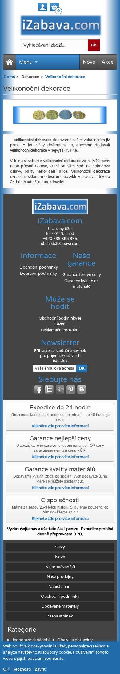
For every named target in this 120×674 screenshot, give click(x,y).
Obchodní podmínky (38, 267)
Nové (89, 62)
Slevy (60, 547)
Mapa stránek (60, 616)
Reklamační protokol (60, 330)
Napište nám (60, 586)
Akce (108, 62)
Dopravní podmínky (38, 273)
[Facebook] (38, 389)
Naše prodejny (60, 576)
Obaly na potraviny (75, 640)
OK (6, 669)
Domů (9, 76)
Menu (26, 62)
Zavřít (40, 669)
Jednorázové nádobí (31, 640)
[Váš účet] (42, 7)
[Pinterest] (70, 389)
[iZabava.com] (60, 25)
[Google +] (60, 389)
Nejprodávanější (60, 566)
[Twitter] (49, 389)
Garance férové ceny (81, 274)
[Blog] (81, 389)
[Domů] (9, 62)
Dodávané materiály (60, 606)
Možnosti (22, 669)
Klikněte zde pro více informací (60, 426)
